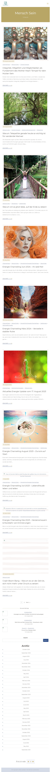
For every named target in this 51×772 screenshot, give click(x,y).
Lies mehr (5, 85)
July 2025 (26, 659)
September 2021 (26, 749)
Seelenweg (22, 203)
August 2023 (26, 697)
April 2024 (26, 677)
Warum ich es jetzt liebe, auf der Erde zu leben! (24, 207)
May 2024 (26, 673)
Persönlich (15, 203)
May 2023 (26, 708)
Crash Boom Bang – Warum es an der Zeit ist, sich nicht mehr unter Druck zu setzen (24, 582)
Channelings (6, 64)
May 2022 (26, 746)
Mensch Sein (15, 64)
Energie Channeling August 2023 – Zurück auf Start (24, 452)
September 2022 (26, 736)
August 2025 (26, 656)
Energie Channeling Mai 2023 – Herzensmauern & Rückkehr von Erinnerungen (25, 521)
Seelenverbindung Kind (28, 130)
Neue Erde (43, 263)
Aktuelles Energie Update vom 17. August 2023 (24, 391)
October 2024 (26, 670)
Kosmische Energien (17, 388)
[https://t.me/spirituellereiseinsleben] (28, 762)
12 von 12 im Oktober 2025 (29, 630)
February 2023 (26, 718)
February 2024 (26, 680)
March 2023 (26, 715)
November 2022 (26, 729)
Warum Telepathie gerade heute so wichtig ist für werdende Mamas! (24, 134)
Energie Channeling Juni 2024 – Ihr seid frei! (23, 267)
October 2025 (26, 649)
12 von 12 (24, 628)
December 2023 (26, 687)
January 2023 (26, 722)
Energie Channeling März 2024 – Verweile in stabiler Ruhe (23, 330)
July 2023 (26, 701)
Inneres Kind (27, 612)
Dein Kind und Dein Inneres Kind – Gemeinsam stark (28, 622)
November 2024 (26, 666)
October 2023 (26, 691)
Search (25, 637)
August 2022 (26, 739)
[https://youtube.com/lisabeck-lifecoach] (33, 762)
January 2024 (26, 684)
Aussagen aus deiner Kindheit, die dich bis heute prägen (29, 614)
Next (27, 602)
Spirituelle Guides (8, 325)
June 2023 (26, 704)
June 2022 (26, 742)
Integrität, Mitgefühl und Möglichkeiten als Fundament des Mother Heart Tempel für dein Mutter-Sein (24, 71)
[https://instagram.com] (30, 762)
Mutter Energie (25, 64)
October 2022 (26, 732)
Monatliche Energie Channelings (30, 263)
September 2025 (26, 653)
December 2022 (26, 725)
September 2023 (26, 694)
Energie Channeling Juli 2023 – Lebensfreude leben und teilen (24, 487)
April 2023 (26, 711)
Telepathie (40, 130)
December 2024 (26, 663)
